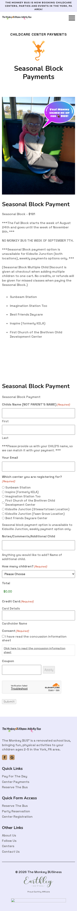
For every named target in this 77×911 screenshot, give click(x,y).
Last (5, 438)
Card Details (11, 608)
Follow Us (9, 841)
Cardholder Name (14, 623)
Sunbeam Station (18, 487)
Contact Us (11, 852)
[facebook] (4, 757)
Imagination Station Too (22, 496)
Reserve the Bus (15, 787)
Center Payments (15, 782)
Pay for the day (14, 776)
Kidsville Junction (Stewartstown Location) (37, 509)
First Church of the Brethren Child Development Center (30, 503)
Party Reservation (16, 811)
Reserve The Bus (15, 806)
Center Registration (17, 817)
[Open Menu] (72, 18)
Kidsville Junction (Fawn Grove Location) (35, 514)
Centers (8, 846)
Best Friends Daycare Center (26, 518)
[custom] (12, 757)
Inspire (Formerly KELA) (21, 492)
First (5, 421)
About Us (9, 835)
